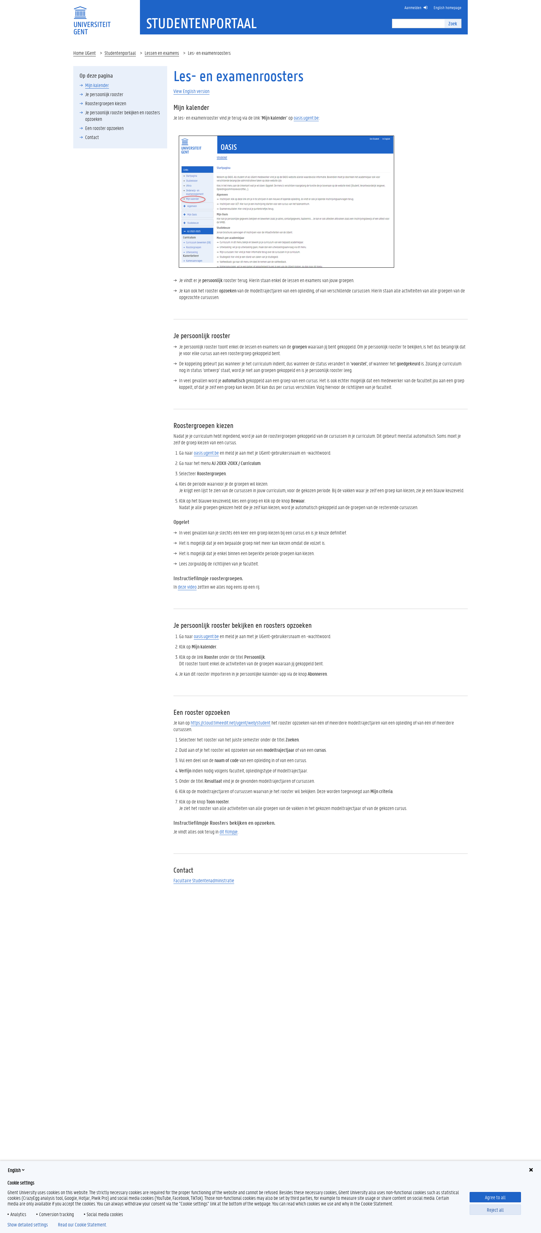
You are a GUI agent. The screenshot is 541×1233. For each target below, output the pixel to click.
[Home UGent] (92, 16)
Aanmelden (412, 7)
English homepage (447, 7)
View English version (191, 91)
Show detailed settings (28, 1224)
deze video (187, 586)
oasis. (206, 452)
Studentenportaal (120, 52)
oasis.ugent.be (306, 117)
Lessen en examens (162, 52)
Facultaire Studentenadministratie (203, 880)
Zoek (452, 23)
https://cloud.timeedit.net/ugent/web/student (230, 722)
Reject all (495, 1209)
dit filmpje (228, 831)
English (14, 1170)
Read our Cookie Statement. (82, 1224)
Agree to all (495, 1197)
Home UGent (84, 52)
